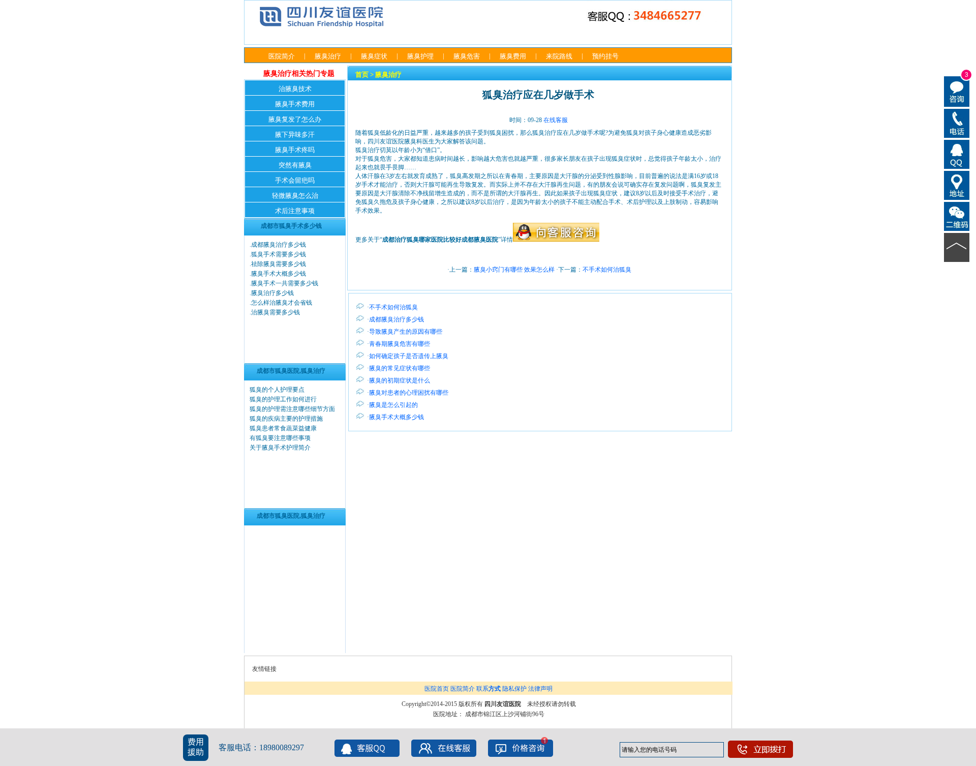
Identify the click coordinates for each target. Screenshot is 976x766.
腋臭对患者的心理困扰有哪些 (408, 392)
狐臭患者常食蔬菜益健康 (283, 428)
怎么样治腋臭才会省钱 (281, 302)
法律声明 (540, 688)
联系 (488, 688)
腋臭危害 (466, 56)
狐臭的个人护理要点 (277, 389)
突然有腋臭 (295, 165)
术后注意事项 (295, 211)
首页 (362, 74)
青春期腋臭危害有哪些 (399, 343)
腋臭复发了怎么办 (294, 119)
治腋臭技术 (295, 89)
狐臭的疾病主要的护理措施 (286, 418)
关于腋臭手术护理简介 (280, 447)
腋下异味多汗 (295, 134)
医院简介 (281, 56)
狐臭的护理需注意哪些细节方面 (292, 409)
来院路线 (559, 56)
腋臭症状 (374, 56)
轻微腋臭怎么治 (295, 195)
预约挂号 (605, 56)
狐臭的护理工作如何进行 (283, 399)
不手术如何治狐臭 (607, 269)
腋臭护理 (420, 56)
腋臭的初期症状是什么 (399, 380)
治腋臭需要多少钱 (275, 312)
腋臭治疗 (328, 56)
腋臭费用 (513, 56)
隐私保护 (514, 688)
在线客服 (555, 120)
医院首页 (436, 688)
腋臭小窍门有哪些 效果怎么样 (514, 269)
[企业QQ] (957, 153)
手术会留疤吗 (295, 180)
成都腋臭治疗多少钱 (278, 244)
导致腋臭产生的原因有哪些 (405, 331)
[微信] (957, 215)
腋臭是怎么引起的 (393, 404)
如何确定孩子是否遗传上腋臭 (408, 356)
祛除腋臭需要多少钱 (278, 264)
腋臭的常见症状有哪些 (399, 368)
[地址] (957, 184)
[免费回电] (957, 122)
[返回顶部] (957, 246)
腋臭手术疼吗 (295, 150)
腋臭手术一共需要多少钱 (284, 283)
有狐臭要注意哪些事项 (280, 437)
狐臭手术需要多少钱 (278, 254)
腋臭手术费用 (295, 104)
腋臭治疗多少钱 (272, 293)
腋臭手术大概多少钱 (278, 273)
